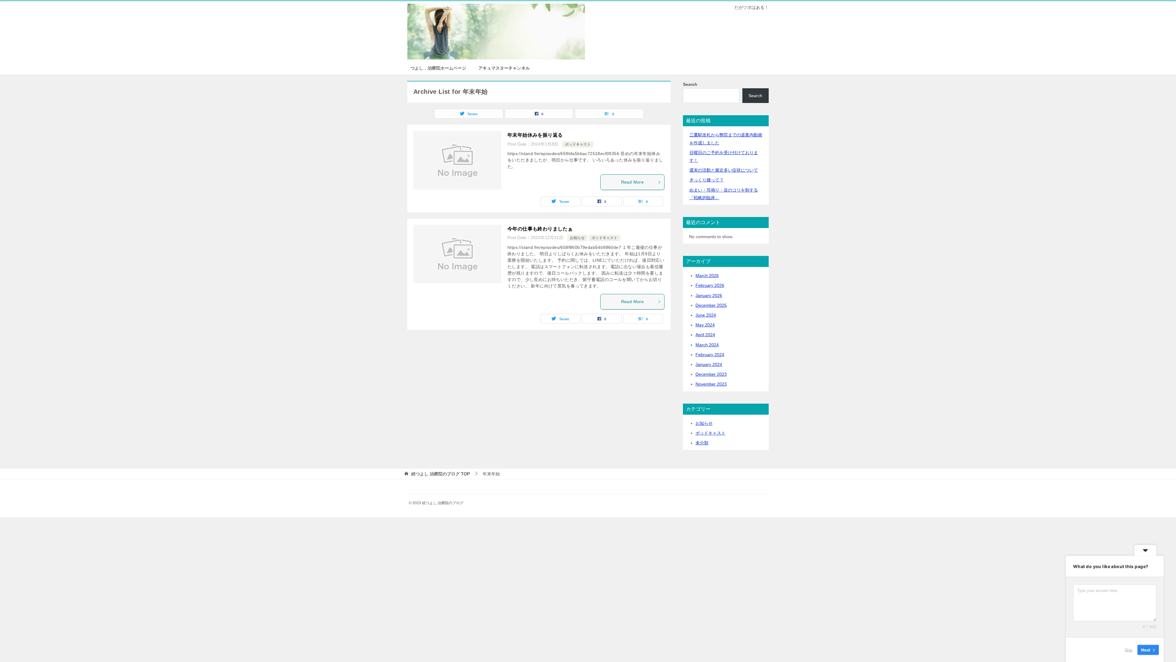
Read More (632, 182)
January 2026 (708, 295)
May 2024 (705, 324)
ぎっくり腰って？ (706, 179)
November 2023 (711, 384)
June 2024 (705, 315)
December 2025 (711, 305)
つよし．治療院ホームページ (438, 68)
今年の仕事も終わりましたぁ (540, 228)
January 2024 (708, 364)
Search (690, 84)
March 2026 (707, 275)
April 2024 (705, 334)
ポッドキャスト (578, 144)
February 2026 (709, 285)
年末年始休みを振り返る (535, 135)
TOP (440, 473)
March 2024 (707, 344)
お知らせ (577, 238)
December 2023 (711, 374)
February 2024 (709, 354)
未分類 (701, 442)
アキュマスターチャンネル (504, 68)
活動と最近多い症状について (723, 170)
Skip (1129, 649)
